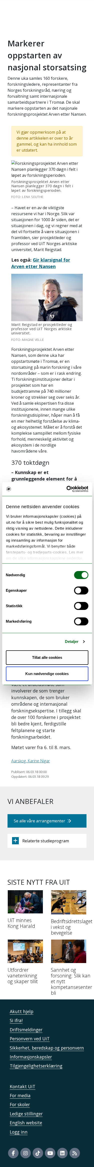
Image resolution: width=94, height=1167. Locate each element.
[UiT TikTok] (38, 1153)
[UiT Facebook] (13, 1153)
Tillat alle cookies (47, 657)
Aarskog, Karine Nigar (30, 761)
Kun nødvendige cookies (47, 674)
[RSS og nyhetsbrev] (74, 1153)
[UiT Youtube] (50, 1153)
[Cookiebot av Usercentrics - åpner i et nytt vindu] (67, 489)
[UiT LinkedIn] (62, 1153)
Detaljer (72, 641)
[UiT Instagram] (25, 1153)
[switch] (81, 590)
